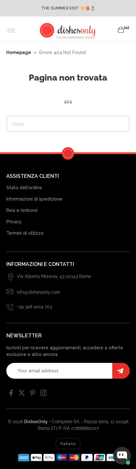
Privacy (14, 221)
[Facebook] (11, 394)
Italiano (68, 444)
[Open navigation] (11, 31)
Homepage (18, 52)
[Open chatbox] (122, 456)
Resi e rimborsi (22, 210)
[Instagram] (43, 394)
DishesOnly (36, 421)
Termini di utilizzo (25, 233)
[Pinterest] (32, 394)
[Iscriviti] (121, 371)
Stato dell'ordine (24, 187)
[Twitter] (22, 394)
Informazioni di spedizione (34, 198)
